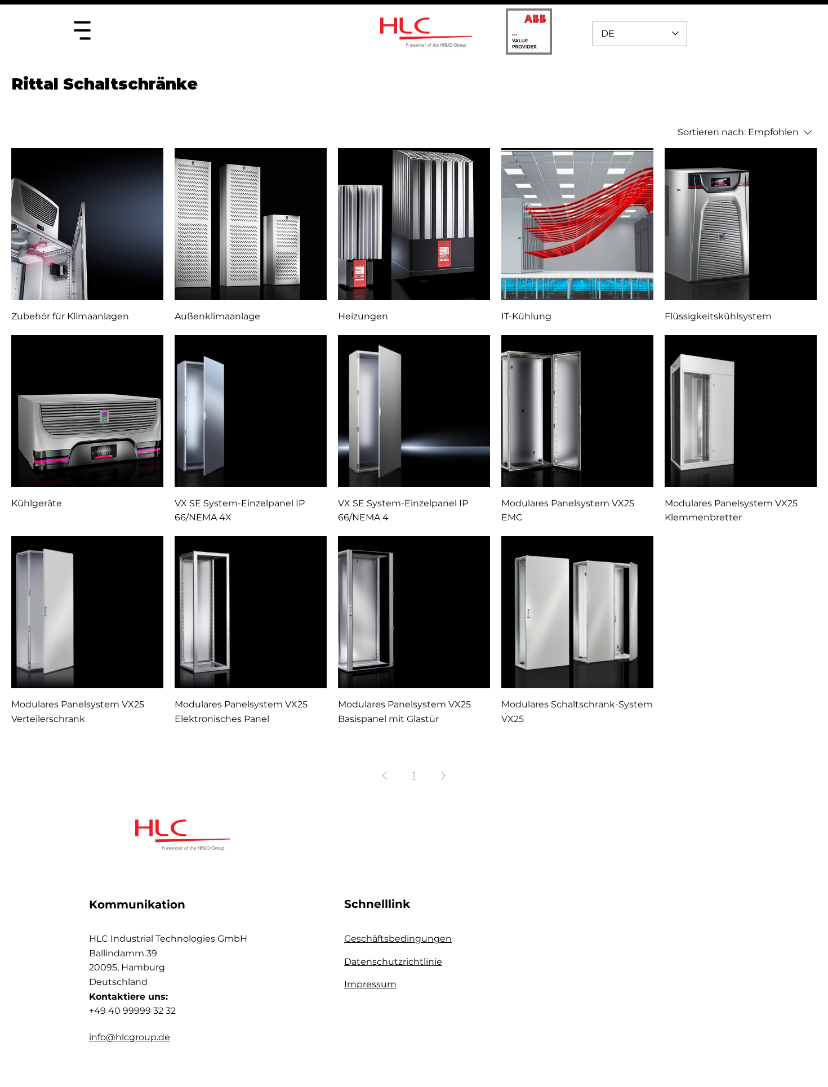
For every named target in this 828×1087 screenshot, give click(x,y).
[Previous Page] (384, 775)
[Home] (82, 30)
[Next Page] (443, 775)
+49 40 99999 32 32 (132, 1010)
